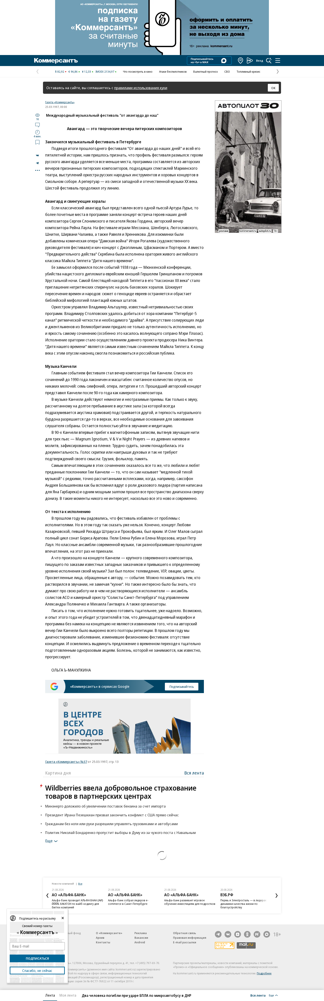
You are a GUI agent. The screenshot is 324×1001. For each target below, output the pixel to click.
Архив (100, 938)
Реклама (140, 933)
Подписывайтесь (181, 686)
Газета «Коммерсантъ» (59, 102)
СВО (227, 72)
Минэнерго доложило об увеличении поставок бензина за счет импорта (105, 806)
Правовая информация (189, 938)
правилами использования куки (140, 87)
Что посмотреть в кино (138, 72)
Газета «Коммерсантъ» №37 (66, 761)
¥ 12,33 (86, 72)
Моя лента (67, 995)
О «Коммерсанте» (109, 933)
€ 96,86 (73, 72)
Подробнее (264, 973)
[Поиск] (269, 60)
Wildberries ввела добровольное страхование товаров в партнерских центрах (120, 792)
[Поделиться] (37, 155)
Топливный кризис (248, 72)
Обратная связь (184, 933)
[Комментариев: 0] (37, 125)
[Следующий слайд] (276, 895)
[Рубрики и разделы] (277, 60)
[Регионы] (240, 60)
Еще (48, 840)
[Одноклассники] (247, 934)
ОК (273, 88)
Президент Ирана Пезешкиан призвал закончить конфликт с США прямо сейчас (112, 814)
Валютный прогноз (205, 72)
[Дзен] (237, 934)
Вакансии (141, 938)
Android (139, 942)
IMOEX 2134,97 (104, 72)
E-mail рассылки (184, 942)
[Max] (266, 934)
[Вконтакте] (228, 934)
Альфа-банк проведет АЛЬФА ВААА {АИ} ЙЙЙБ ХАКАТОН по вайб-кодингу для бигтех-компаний (77, 903)
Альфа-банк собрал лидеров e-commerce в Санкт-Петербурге (128, 902)
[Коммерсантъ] (56, 60)
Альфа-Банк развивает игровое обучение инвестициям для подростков (189, 902)
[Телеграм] (218, 934)
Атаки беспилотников (173, 72)
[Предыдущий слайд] (47, 895)
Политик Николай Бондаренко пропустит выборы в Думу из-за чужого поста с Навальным (120, 832)
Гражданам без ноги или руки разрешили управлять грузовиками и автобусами (111, 823)
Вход (259, 61)
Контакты (103, 942)
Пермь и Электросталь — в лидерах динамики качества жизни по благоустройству (243, 903)
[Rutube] (257, 934)
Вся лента (194, 773)
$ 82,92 (59, 72)
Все (80, 883)
